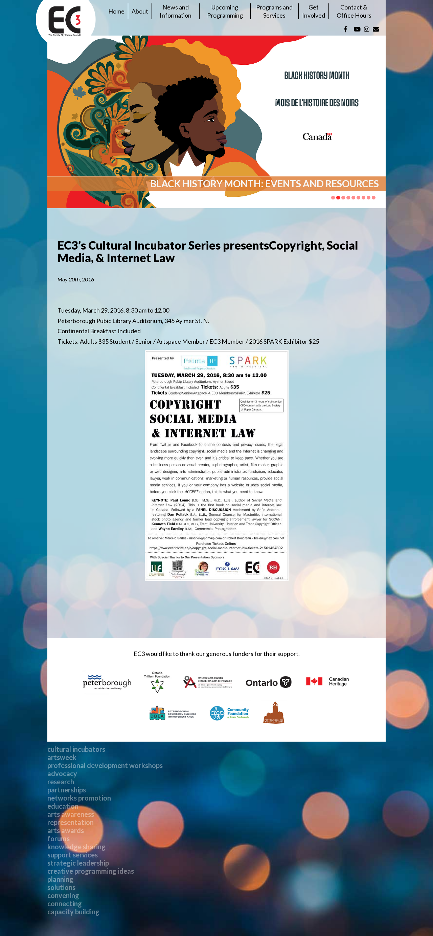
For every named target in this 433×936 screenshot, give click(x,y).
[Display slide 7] (363, 197)
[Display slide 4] (348, 197)
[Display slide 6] (358, 197)
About (140, 11)
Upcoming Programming (225, 11)
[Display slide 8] (368, 197)
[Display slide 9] (373, 197)
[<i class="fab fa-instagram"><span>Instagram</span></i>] (366, 29)
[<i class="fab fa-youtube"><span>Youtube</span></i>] (357, 29)
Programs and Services (274, 11)
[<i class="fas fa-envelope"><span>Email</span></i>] (376, 29)
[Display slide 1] (333, 197)
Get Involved (313, 11)
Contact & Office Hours (354, 11)
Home (116, 11)
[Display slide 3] (343, 197)
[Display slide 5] (353, 197)
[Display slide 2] (338, 197)
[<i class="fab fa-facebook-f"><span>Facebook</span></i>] (345, 29)
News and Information (175, 11)
